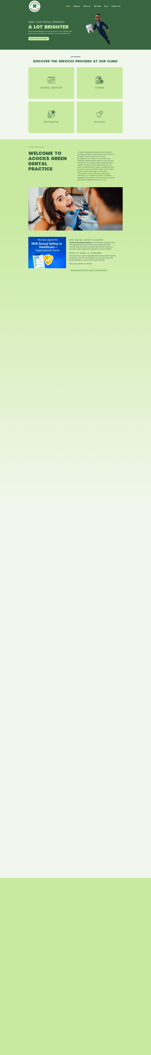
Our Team (97, 6)
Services (76, 6)
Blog (106, 6)
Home (68, 6)
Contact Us (115, 6)
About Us (86, 6)
